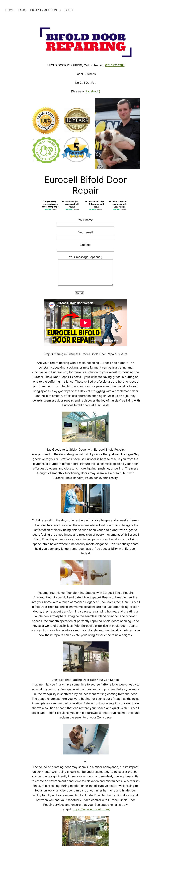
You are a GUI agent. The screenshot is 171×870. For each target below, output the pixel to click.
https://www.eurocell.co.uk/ (91, 809)
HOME (9, 10)
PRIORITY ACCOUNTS (45, 10)
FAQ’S (22, 10)
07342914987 (115, 65)
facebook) (93, 91)
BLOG (69, 10)
